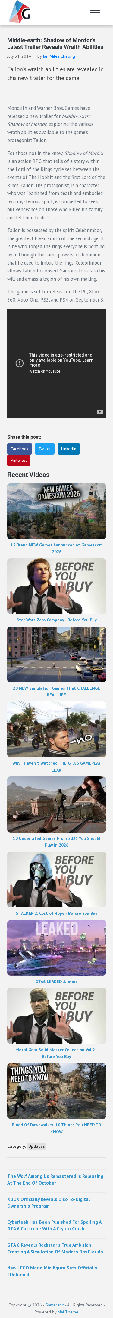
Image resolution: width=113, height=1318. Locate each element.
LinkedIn (68, 448)
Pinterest (19, 460)
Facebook (19, 448)
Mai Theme (68, 1312)
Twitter (45, 448)
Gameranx (54, 1305)
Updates (36, 1146)
